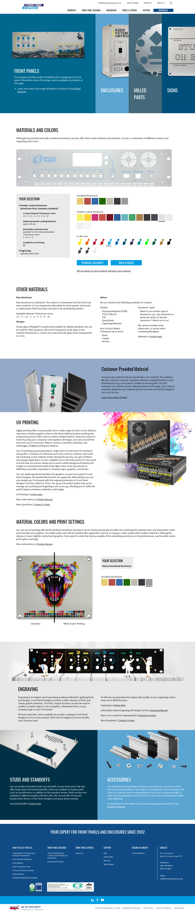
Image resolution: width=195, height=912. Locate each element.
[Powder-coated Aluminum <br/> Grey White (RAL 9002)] (80, 225)
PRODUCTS (71, 10)
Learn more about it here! (114, 397)
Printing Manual (45, 499)
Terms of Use (148, 908)
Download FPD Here (55, 861)
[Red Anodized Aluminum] (87, 201)
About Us (160, 3)
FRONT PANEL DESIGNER (91, 10)
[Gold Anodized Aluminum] (80, 201)
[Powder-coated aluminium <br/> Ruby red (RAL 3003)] (110, 217)
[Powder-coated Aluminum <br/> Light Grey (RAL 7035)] (169, 217)
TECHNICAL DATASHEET (92, 263)
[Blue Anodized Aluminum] (95, 201)
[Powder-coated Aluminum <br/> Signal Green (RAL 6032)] (132, 217)
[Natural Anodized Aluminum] (124, 201)
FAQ (105, 853)
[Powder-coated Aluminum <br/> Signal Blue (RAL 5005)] (117, 217)
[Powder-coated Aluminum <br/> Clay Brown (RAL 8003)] (139, 217)
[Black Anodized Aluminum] (117, 201)
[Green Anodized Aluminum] (102, 201)
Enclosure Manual (116, 806)
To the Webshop (138, 853)
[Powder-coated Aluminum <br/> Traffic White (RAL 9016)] (87, 225)
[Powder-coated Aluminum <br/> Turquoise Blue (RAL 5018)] (124, 217)
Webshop (147, 3)
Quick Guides (109, 864)
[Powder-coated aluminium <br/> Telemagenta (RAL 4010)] (95, 217)
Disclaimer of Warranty (131, 908)
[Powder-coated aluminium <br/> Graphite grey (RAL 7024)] (154, 217)
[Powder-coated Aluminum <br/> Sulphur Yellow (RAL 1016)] (80, 217)
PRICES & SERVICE (129, 10)
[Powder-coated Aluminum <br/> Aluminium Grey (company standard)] (162, 217)
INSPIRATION (111, 10)
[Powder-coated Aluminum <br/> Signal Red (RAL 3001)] (102, 217)
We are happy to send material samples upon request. (104, 270)
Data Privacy (179, 908)
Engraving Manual (159, 710)
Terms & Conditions (163, 908)
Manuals (107, 860)
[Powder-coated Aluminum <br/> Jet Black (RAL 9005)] (147, 217)
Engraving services (147, 715)
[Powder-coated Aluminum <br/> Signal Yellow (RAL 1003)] (87, 217)
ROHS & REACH (126, 263)
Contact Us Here (42, 504)
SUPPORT (146, 10)
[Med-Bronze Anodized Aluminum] (110, 201)
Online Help (156, 336)
